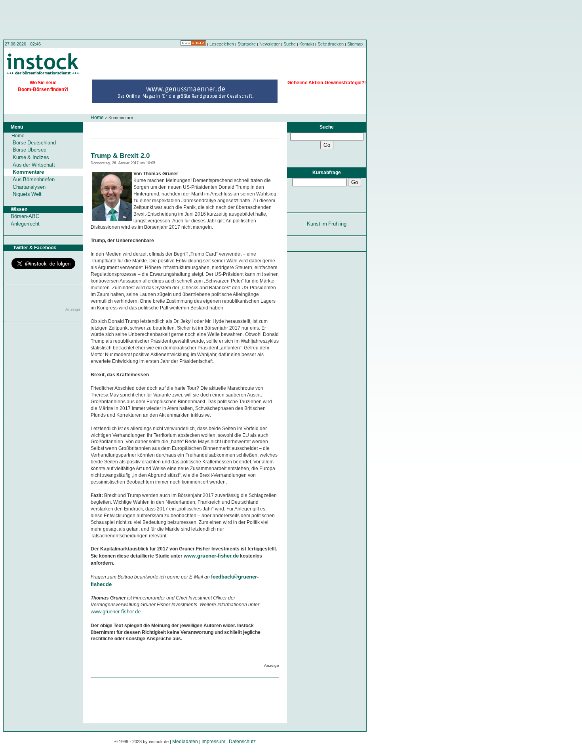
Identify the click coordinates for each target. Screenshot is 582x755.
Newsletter (269, 44)
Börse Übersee (29, 150)
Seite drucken (331, 44)
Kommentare (28, 172)
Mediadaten (185, 741)
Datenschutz (242, 741)
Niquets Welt (27, 194)
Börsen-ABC (25, 216)
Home (97, 117)
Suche (289, 44)
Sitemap (355, 44)
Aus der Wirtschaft (34, 165)
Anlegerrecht (25, 224)
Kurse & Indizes (31, 157)
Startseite (247, 44)
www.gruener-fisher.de (211, 556)
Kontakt (306, 44)
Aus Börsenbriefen (34, 179)
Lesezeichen (221, 44)
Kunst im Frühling (327, 224)
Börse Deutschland (34, 143)
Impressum (213, 741)
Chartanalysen (29, 187)
